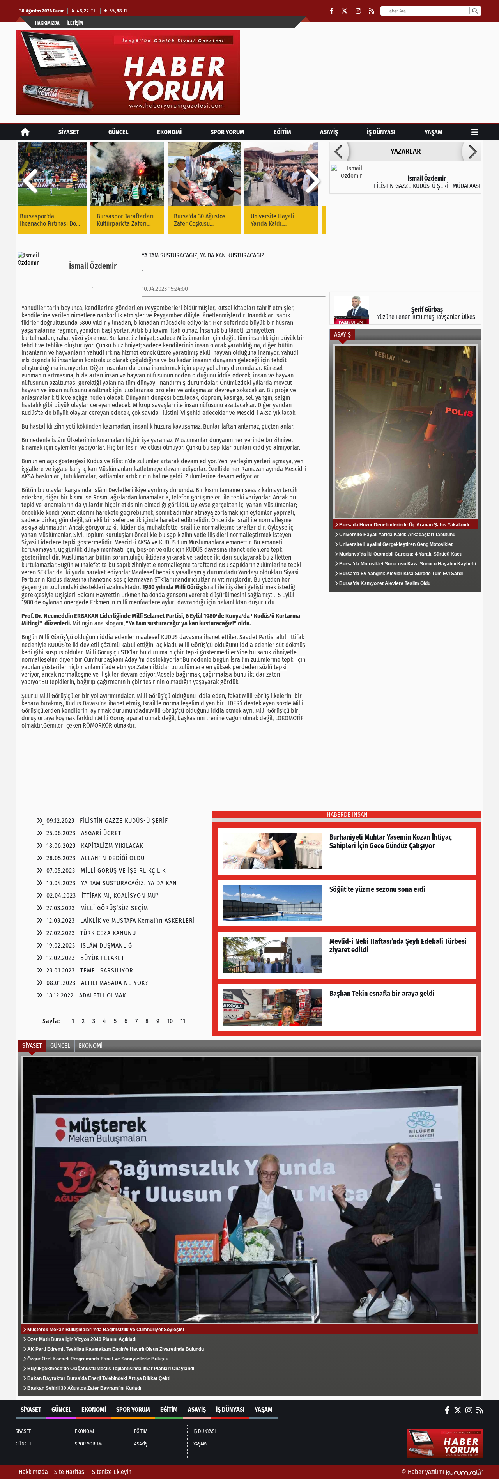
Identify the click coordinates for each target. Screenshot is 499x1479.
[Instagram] (358, 11)
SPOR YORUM (227, 132)
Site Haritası (70, 1471)
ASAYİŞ (329, 132)
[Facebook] (332, 11)
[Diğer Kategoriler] (474, 132)
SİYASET (68, 132)
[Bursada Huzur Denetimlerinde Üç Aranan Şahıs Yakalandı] (405, 466)
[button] (31, 181)
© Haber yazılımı (424, 1471)
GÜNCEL (118, 132)
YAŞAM (433, 132)
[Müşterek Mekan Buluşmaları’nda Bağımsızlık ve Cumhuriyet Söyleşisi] (249, 1224)
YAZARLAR (406, 151)
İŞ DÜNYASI (381, 132)
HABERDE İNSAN (347, 814)
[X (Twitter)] (345, 11)
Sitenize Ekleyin (111, 1471)
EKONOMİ (169, 132)
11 (182, 1021)
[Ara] (474, 10)
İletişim (75, 23)
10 (170, 1021)
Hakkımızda (47, 23)
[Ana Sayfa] (25, 132)
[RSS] (371, 11)
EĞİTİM (282, 132)
